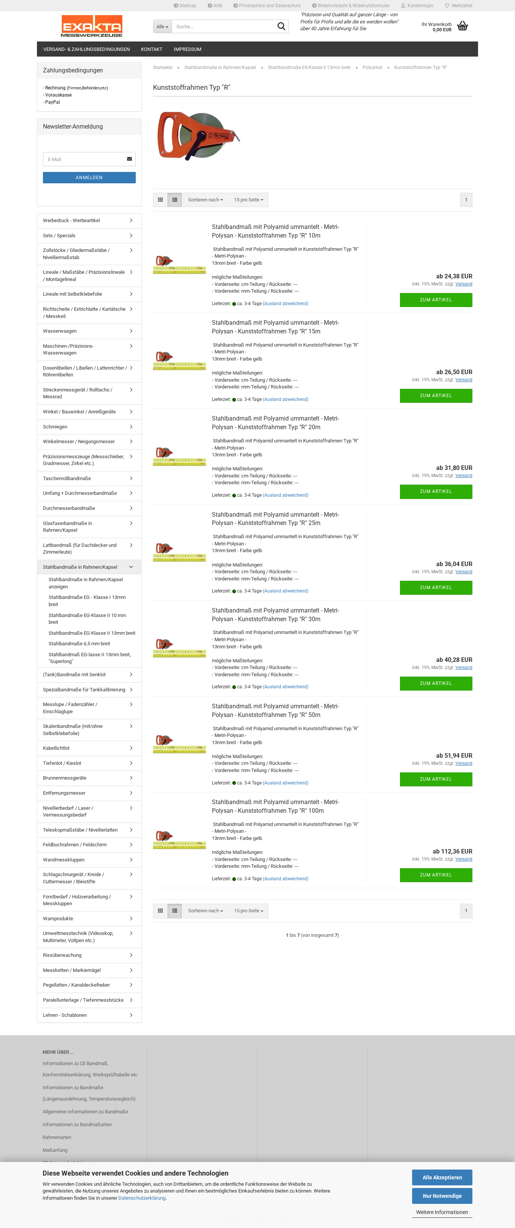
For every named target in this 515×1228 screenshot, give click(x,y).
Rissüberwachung (62, 955)
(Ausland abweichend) (285, 303)
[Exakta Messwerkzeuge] (92, 26)
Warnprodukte (58, 918)
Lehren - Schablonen (65, 1015)
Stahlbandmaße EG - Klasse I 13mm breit (87, 600)
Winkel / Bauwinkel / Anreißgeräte (79, 411)
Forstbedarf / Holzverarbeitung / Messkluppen (77, 900)
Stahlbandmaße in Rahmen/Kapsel (80, 567)
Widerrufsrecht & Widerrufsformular (353, 5)
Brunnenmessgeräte (64, 778)
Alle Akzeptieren (442, 1177)
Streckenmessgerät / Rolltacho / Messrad (77, 393)
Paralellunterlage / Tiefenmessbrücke (83, 1000)
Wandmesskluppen (63, 860)
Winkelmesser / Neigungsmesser (79, 441)
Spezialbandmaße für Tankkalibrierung (84, 689)
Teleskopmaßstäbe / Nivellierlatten (80, 830)
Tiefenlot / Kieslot (62, 763)
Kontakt (151, 49)
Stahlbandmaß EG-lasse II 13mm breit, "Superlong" (90, 658)
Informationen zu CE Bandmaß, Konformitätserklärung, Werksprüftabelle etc (90, 1069)
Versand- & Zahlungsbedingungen (86, 49)
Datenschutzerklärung (142, 1198)
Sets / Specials (59, 235)
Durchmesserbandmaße (69, 508)
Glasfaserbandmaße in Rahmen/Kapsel (67, 526)
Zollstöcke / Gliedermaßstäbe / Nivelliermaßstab (76, 253)
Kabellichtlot (56, 748)
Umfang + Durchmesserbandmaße (80, 493)
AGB (217, 5)
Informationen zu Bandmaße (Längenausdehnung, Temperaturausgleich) (89, 1093)
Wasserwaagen (60, 331)
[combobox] (205, 200)
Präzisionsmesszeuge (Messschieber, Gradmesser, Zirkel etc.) (83, 460)
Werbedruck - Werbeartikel (71, 220)
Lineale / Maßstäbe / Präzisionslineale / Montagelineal (84, 275)
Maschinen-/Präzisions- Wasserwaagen (68, 349)
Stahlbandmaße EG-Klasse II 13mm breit (92, 633)
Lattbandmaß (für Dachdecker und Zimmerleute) (79, 548)
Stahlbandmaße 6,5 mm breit (79, 643)
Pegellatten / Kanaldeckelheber (76, 985)
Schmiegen (55, 427)
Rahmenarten (57, 1137)
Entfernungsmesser (64, 793)
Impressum (187, 49)
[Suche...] (281, 27)
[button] (160, 200)
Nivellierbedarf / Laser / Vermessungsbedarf (68, 811)
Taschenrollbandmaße (67, 478)
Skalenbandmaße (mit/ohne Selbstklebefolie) (73, 729)
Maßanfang (55, 1150)
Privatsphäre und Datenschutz (269, 5)
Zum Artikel (436, 299)
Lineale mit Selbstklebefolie (72, 294)
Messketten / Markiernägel (72, 970)
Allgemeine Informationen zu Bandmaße (85, 1111)
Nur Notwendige (442, 1196)
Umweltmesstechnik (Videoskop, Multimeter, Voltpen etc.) (78, 936)
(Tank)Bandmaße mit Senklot (74, 674)
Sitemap (187, 5)
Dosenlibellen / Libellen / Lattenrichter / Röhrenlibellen (85, 371)
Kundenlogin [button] (419, 5)
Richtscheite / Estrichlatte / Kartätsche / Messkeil (84, 312)
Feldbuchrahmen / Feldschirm (75, 844)
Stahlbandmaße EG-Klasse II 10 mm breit (87, 618)
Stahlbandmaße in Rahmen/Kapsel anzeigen (86, 583)
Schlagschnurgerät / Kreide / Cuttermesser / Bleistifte (73, 878)
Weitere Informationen (442, 1212)
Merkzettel (460, 5)
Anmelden (89, 177)
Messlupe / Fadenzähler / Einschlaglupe (70, 707)
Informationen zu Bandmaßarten (77, 1124)
